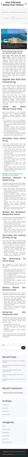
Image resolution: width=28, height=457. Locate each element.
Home (13, 16)
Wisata (4, 426)
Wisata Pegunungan (6, 442)
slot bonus (9, 128)
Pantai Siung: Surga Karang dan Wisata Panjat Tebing (12, 52)
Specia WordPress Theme (19, 454)
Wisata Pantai (11, 45)
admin (4, 45)
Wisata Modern (5, 435)
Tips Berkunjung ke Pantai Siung (12, 47)
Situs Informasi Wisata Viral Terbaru (13, 3)
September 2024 (6, 414)
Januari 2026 (5, 408)
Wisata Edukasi (5, 432)
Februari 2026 (5, 405)
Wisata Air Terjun (6, 429)
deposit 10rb (23, 169)
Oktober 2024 (5, 411)
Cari (3, 345)
